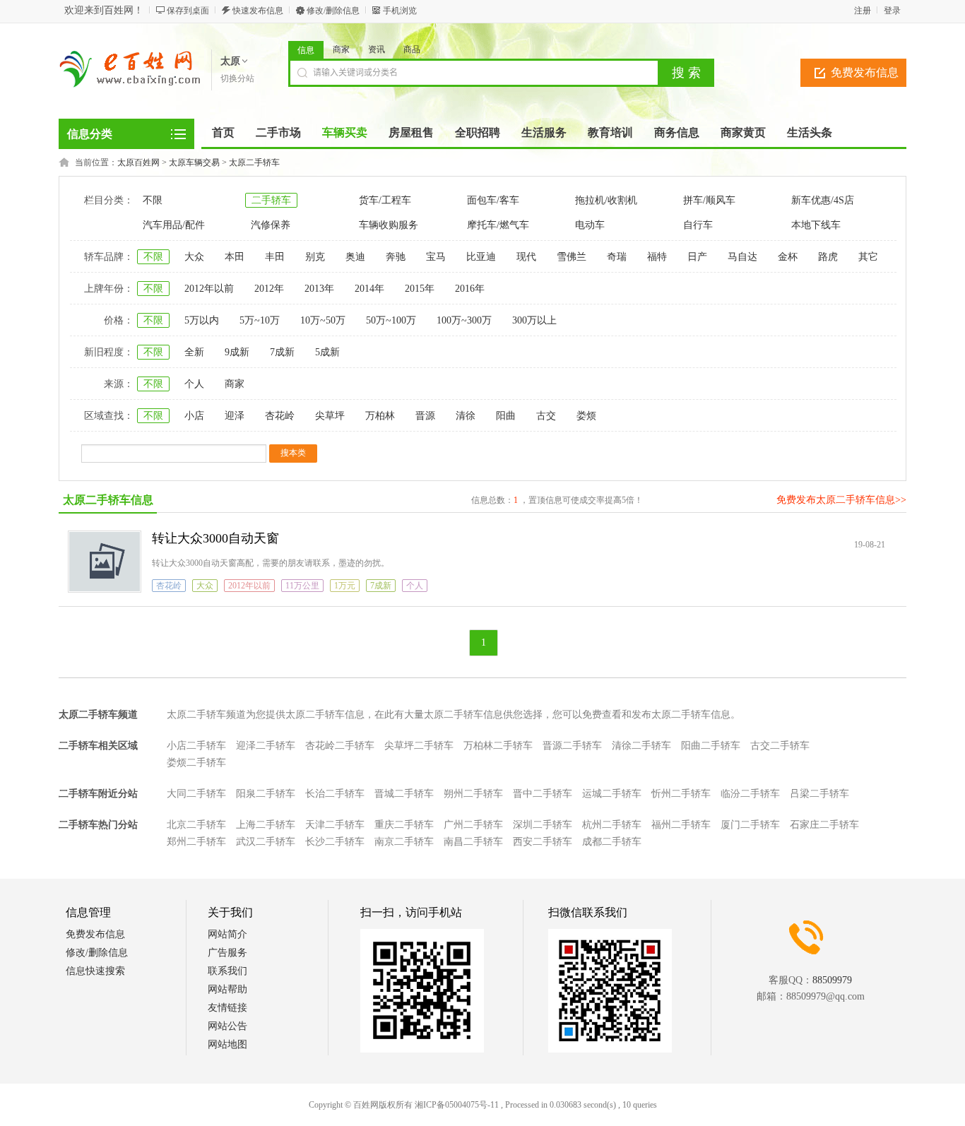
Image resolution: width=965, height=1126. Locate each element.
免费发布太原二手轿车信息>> (841, 499)
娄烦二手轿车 (196, 762)
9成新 (237, 352)
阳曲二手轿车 (710, 745)
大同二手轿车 (196, 793)
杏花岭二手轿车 (339, 745)
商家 (341, 49)
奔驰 (395, 256)
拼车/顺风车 (709, 200)
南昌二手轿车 (473, 841)
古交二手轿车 (780, 745)
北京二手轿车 (196, 824)
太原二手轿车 (254, 162)
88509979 (832, 980)
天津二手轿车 (335, 824)
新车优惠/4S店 (822, 200)
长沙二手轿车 (335, 841)
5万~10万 (259, 320)
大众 (194, 256)
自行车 (698, 225)
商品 (411, 49)
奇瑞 (617, 256)
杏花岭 (280, 415)
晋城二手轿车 (404, 793)
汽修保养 (270, 225)
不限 (152, 200)
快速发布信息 (257, 11)
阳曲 (506, 415)
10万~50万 (322, 320)
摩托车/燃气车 (498, 225)
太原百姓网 (138, 162)
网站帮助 (227, 989)
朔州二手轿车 (473, 793)
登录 (892, 11)
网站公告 (227, 1026)
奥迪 (355, 256)
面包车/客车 (493, 200)
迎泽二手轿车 (265, 745)
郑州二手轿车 (196, 841)
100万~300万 (464, 320)
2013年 (319, 288)
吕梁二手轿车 (819, 793)
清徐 (465, 415)
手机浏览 (400, 11)
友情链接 (227, 1007)
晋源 (425, 415)
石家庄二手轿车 (824, 824)
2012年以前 (209, 288)
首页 (223, 132)
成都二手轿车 (611, 841)
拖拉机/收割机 (606, 200)
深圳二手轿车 (542, 824)
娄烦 (586, 415)
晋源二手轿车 (572, 745)
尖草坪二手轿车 (419, 745)
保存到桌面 (188, 11)
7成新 (282, 352)
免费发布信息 (865, 72)
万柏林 (380, 415)
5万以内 (201, 320)
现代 (526, 256)
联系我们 (227, 971)
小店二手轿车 (196, 745)
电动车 (590, 225)
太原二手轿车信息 (108, 500)
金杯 (788, 256)
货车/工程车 (385, 200)
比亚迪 (481, 256)
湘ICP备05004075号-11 (457, 1105)
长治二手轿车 (335, 793)
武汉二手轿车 (265, 841)
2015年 (419, 288)
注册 (862, 11)
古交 (546, 415)
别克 (315, 256)
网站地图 (227, 1044)
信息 (305, 50)
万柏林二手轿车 (498, 745)
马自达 (742, 256)
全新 (194, 352)
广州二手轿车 (473, 824)
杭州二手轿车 (611, 824)
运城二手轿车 (611, 793)
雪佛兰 (571, 256)
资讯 (376, 49)
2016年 (470, 288)
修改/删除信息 (333, 11)
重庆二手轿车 (404, 824)
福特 (657, 256)
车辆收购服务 (388, 225)
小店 (194, 415)
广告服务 (227, 952)
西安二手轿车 (542, 841)
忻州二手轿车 (681, 793)
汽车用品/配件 (174, 225)
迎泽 (234, 415)
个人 (194, 384)
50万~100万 (391, 320)
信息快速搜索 (95, 971)
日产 (697, 256)
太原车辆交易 (194, 162)
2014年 (369, 288)
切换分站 (237, 78)
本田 (234, 256)
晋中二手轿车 (542, 793)
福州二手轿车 (681, 824)
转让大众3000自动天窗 (215, 538)
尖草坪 (330, 415)
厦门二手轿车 (750, 824)
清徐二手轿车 (641, 745)
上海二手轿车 (265, 824)
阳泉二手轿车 (265, 793)
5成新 (327, 352)
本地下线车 (816, 225)
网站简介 (227, 934)
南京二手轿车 (404, 841)
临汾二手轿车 (750, 793)
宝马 (436, 256)
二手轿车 (271, 200)
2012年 (269, 288)
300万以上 (534, 320)
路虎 (828, 256)
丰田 (275, 256)
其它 (868, 256)
